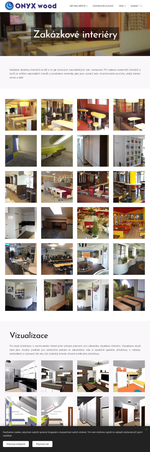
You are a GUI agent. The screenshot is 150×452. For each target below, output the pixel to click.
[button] (136, 6)
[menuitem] (78, 6)
